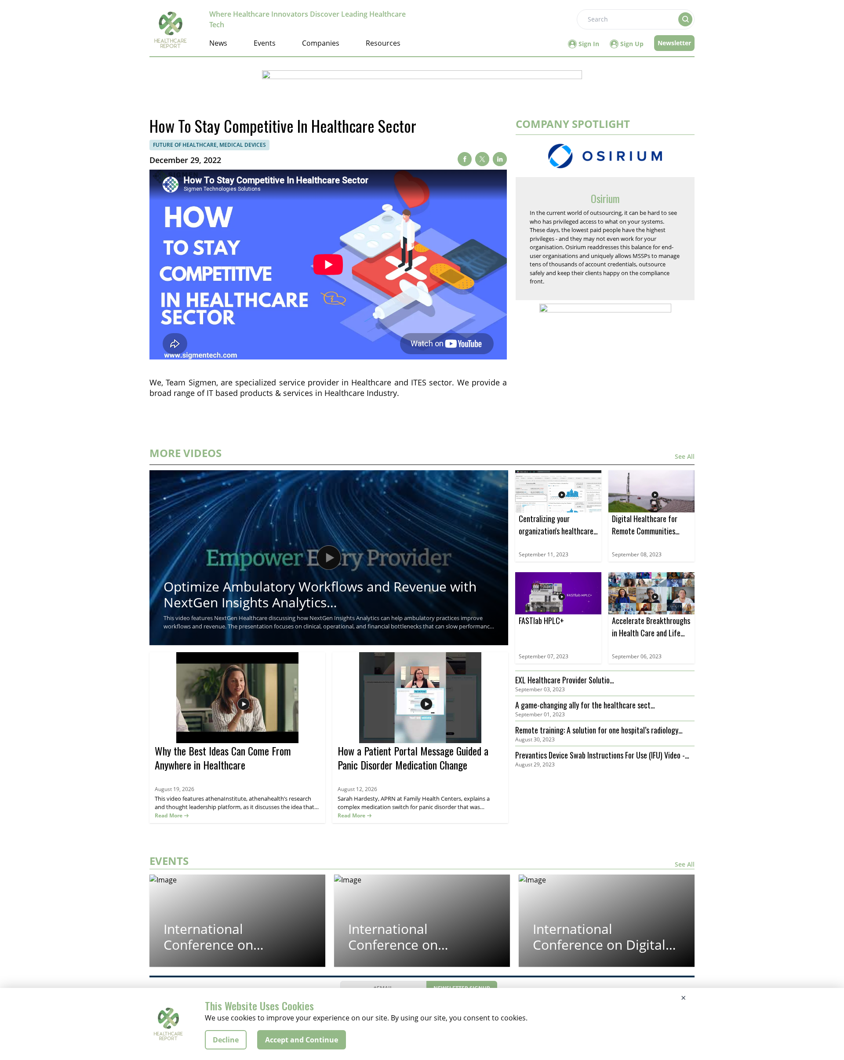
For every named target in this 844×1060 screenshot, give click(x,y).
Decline (226, 1040)
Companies (320, 43)
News (218, 43)
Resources (383, 43)
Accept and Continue (301, 1040)
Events (265, 43)
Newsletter (674, 43)
